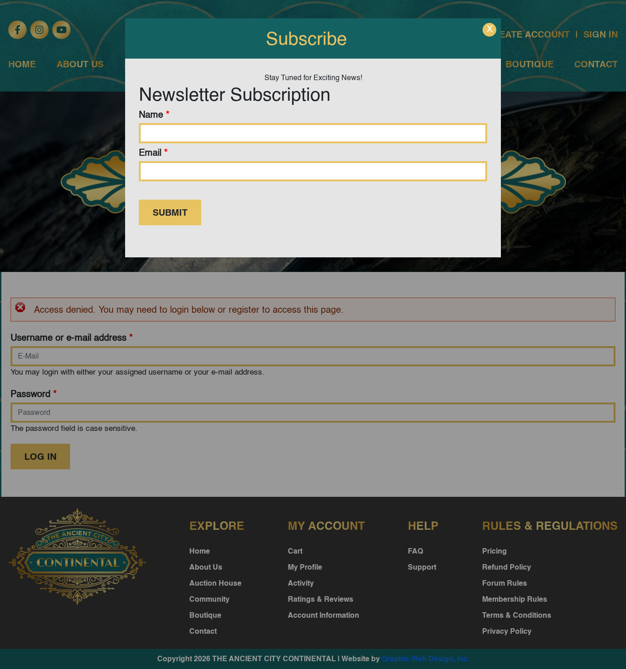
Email (153, 152)
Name (154, 114)
